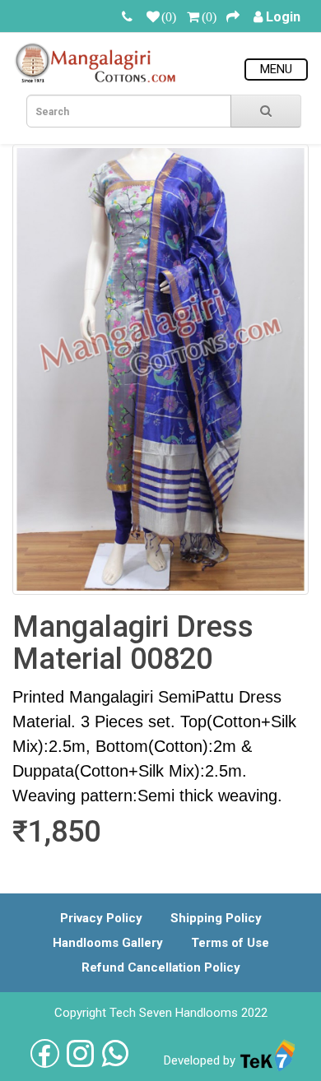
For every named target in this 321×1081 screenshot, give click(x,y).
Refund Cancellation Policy (160, 967)
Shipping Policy (216, 918)
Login (283, 17)
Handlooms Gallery (108, 942)
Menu (276, 69)
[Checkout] (233, 17)
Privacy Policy (101, 918)
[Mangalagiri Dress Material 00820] (160, 369)
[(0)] (153, 17)
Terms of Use (230, 942)
